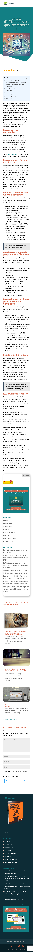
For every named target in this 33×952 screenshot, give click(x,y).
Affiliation (6, 520)
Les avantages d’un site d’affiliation (16, 82)
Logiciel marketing (9, 532)
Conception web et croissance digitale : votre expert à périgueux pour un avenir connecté (16, 589)
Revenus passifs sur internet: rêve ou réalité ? (16, 705)
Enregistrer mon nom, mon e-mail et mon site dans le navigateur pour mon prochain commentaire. (16, 774)
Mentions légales (10, 833)
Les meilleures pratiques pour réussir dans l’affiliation (16, 94)
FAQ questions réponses (12, 99)
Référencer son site (9, 541)
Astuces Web (7, 523)
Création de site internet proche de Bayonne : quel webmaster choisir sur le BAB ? (16, 558)
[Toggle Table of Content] (26, 78)
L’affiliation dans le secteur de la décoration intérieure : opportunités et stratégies (16, 565)
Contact (7, 830)
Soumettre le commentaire (17, 781)
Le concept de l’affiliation (13, 80)
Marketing (6, 535)
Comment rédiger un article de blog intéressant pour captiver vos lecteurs (16, 670)
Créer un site (7, 526)
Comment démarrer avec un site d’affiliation (15, 85)
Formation (6, 529)
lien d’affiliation (13, 154)
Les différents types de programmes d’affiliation (16, 90)
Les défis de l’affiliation (12, 97)
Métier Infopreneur (9, 538)
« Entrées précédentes (10, 719)
